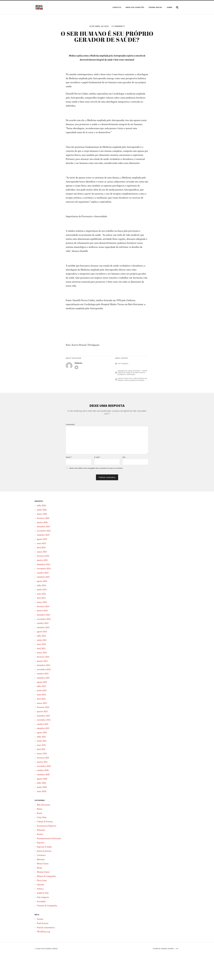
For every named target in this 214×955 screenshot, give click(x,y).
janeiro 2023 (42, 661)
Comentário (70, 424)
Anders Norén (167, 949)
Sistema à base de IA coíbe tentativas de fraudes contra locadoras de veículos (132, 379)
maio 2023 (41, 644)
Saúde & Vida (42, 893)
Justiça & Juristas (44, 850)
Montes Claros (43, 872)
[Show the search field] (177, 7)
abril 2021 (41, 749)
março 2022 (42, 703)
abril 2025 (41, 547)
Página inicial (155, 7)
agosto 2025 (42, 539)
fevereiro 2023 (43, 656)
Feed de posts (42, 923)
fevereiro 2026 (43, 518)
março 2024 (42, 602)
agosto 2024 (42, 581)
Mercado (41, 859)
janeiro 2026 (42, 522)
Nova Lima (42, 880)
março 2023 (42, 652)
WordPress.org (43, 931)
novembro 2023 (44, 619)
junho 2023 (42, 640)
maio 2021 (41, 745)
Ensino (40, 834)
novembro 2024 (44, 568)
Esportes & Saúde (44, 846)
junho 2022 (42, 690)
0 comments (118, 26)
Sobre (169, 7)
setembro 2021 (43, 728)
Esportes (40, 842)
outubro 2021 (42, 724)
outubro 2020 (43, 770)
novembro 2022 (44, 669)
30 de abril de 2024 (99, 26)
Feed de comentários (46, 927)
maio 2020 (41, 791)
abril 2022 (41, 698)
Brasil (39, 813)
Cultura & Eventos (45, 821)
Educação (41, 829)
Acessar (40, 919)
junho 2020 (42, 787)
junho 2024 (42, 589)
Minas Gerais (42, 863)
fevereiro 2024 (43, 606)
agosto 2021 (42, 732)
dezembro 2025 (43, 526)
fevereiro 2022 (43, 707)
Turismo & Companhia (47, 905)
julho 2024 (41, 585)
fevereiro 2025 (43, 555)
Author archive (76, 367)
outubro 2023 (42, 623)
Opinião (40, 884)
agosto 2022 (42, 682)
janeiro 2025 (42, 560)
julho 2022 (41, 686)
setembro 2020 (43, 774)
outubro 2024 (42, 572)
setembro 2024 (43, 576)
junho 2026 (42, 509)
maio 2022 (41, 694)
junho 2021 (41, 740)
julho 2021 (41, 736)
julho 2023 (41, 635)
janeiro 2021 (42, 761)
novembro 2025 (44, 530)
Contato (116, 7)
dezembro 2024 (43, 564)
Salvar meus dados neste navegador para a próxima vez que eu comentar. (96, 468)
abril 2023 (41, 648)
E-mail (97, 457)
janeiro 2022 (42, 711)
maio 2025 (41, 543)
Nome (69, 457)
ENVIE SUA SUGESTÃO (135, 7)
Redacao (78, 363)
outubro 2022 (42, 673)
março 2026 (42, 513)
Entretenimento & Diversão (49, 838)
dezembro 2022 (43, 665)
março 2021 (42, 753)
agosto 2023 (42, 631)
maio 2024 (41, 593)
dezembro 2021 (43, 715)
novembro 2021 (43, 719)
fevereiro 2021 (43, 757)
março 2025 (42, 551)
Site (123, 457)
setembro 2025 (43, 534)
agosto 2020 (42, 778)
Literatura (41, 855)
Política (40, 888)
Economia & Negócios (46, 825)
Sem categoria (123, 363)
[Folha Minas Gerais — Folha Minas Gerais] (39, 7)
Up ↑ (177, 949)
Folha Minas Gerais (49, 949)
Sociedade (41, 901)
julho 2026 (41, 505)
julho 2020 (41, 782)
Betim (39, 808)
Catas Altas (41, 817)
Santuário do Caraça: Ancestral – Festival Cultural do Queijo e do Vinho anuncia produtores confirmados (132, 373)
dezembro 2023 (43, 614)
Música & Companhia (46, 876)
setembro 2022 (43, 677)
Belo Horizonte (43, 804)
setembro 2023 (43, 627)
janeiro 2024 (42, 610)
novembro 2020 (44, 766)
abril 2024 (41, 597)
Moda (39, 867)
